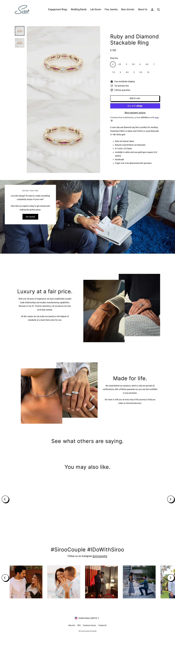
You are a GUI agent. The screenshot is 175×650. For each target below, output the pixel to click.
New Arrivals (127, 9)
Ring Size (114, 58)
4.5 (119, 64)
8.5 (127, 72)
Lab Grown (95, 9)
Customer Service (89, 625)
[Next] (170, 499)
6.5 (147, 64)
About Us (142, 9)
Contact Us (102, 625)
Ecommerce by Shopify (90, 631)
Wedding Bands (79, 9)
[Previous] (5, 499)
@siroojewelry (100, 556)
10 (148, 72)
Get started (30, 217)
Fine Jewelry (111, 9)
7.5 (113, 72)
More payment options (135, 112)
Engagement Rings (57, 9)
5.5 (133, 64)
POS (80, 631)
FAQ (79, 625)
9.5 (141, 72)
